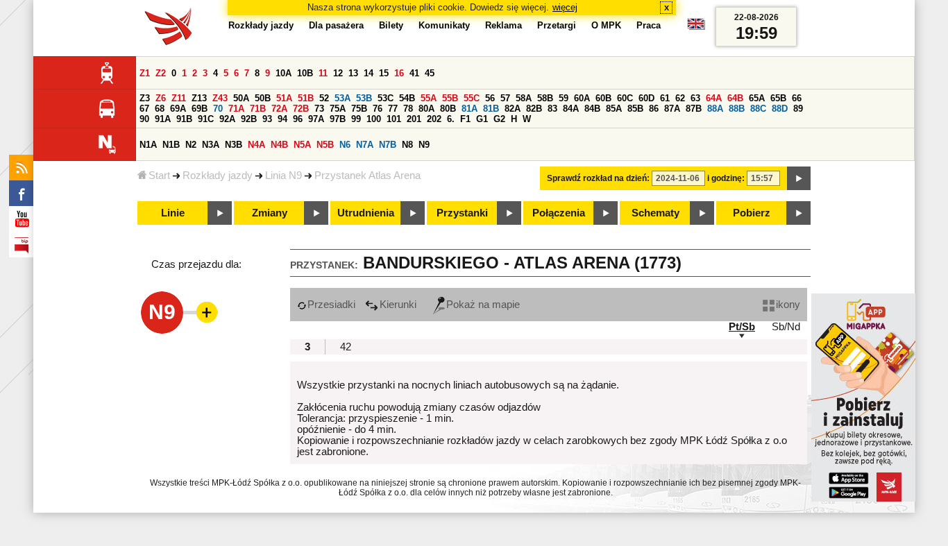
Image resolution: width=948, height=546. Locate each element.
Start (159, 175)
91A (163, 119)
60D (646, 98)
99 (356, 119)
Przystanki (462, 213)
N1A (148, 144)
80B (448, 108)
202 (434, 119)
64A (714, 98)
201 (414, 119)
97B (338, 119)
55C (472, 98)
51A (284, 98)
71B (258, 108)
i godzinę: (726, 178)
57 (505, 98)
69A (178, 108)
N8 (407, 144)
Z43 (220, 98)
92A (227, 119)
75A (338, 108)
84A (571, 108)
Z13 (199, 98)
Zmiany (269, 213)
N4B (279, 144)
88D (780, 108)
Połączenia (558, 213)
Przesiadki (331, 304)
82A (512, 108)
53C (385, 98)
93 (267, 119)
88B (737, 108)
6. (451, 119)
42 (345, 346)
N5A (302, 144)
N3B (233, 144)
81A (469, 108)
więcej (564, 7)
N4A (256, 144)
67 (144, 108)
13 (353, 73)
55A (429, 98)
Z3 (144, 98)
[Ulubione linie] (202, 312)
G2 (499, 119)
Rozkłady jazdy (218, 175)
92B (249, 119)
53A (342, 98)
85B (635, 108)
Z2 (160, 73)
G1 (482, 119)
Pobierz (751, 213)
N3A (210, 144)
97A (316, 119)
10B (305, 73)
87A (672, 108)
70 (218, 108)
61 (665, 98)
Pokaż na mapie (483, 304)
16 (399, 73)
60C (625, 98)
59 (563, 98)
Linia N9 (283, 175)
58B (545, 98)
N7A (364, 144)
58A (524, 98)
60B (603, 98)
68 (159, 108)
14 (368, 73)
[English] (696, 27)
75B (359, 108)
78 (408, 108)
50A (241, 98)
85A (614, 108)
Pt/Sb (742, 326)
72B (301, 108)
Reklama (503, 25)
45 (429, 73)
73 (319, 108)
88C (758, 108)
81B (491, 108)
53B (364, 98)
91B (184, 119)
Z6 (160, 98)
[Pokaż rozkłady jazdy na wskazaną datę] (799, 178)
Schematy (655, 213)
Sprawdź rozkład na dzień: (598, 178)
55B (450, 98)
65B (778, 98)
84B (592, 108)
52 (324, 98)
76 (377, 108)
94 (282, 119)
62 (680, 98)
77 (393, 108)
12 (338, 73)
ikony (788, 304)
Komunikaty (444, 25)
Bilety (391, 25)
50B (263, 98)
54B (407, 98)
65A (757, 98)
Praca (648, 25)
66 (797, 98)
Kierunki (398, 304)
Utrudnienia (365, 213)
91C (206, 119)
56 (490, 98)
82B (534, 108)
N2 (190, 144)
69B (200, 108)
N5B (325, 144)
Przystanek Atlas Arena (367, 175)
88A (715, 108)
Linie (173, 213)
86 (654, 108)
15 (384, 73)
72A (279, 108)
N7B (387, 144)
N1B (171, 144)
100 (373, 119)
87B (694, 108)
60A (582, 98)
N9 (424, 144)
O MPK (606, 25)
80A (426, 108)
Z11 (178, 98)
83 (552, 108)
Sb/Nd (786, 326)
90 (144, 119)
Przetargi (556, 25)
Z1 (144, 73)
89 (798, 108)
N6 (344, 144)
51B (306, 98)
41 (414, 73)
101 (394, 119)
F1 (465, 119)
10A (283, 73)
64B (735, 98)
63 (695, 98)
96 (298, 119)
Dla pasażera (336, 25)
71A (236, 108)
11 (323, 73)
